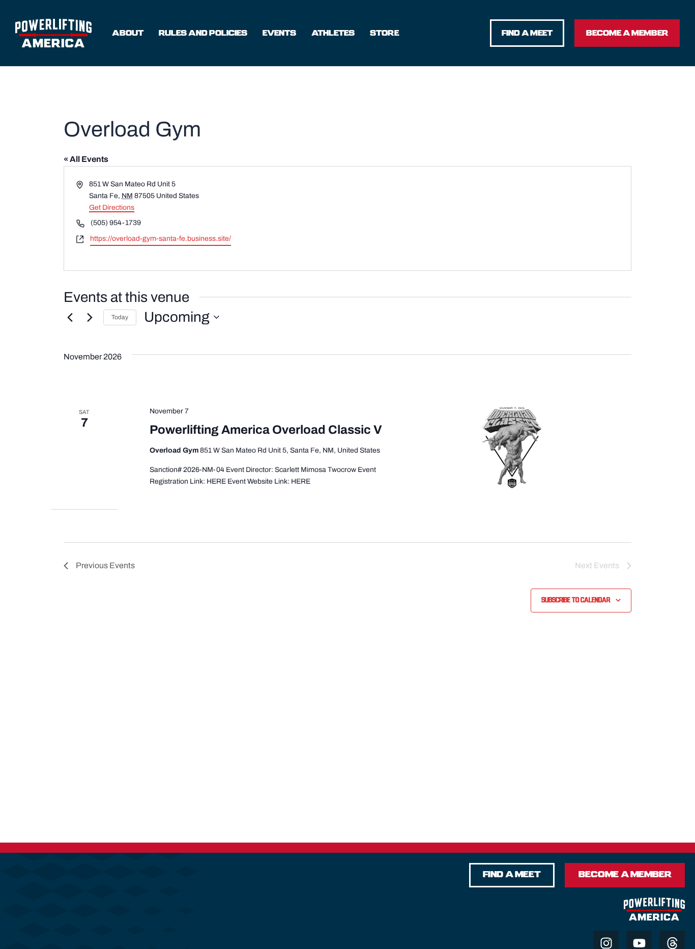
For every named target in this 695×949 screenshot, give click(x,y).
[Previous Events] (70, 317)
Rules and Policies (203, 33)
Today (119, 317)
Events (279, 33)
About (127, 33)
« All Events (86, 159)
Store (384, 33)
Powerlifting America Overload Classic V (266, 429)
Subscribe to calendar (575, 600)
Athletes (333, 33)
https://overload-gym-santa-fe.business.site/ (160, 238)
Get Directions (111, 207)
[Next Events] (89, 317)
